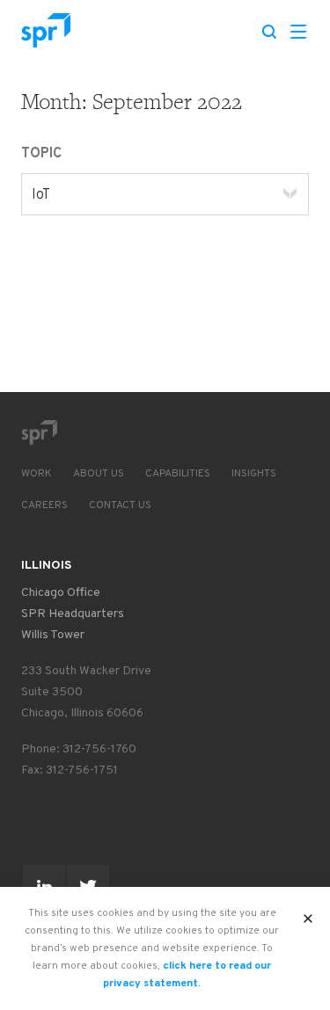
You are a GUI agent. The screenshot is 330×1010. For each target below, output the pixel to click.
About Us (98, 474)
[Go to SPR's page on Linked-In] (44, 886)
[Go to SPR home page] (38, 432)
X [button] (308, 913)
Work (36, 474)
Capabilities (177, 474)
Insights (253, 474)
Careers (44, 505)
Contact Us (120, 505)
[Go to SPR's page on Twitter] (88, 886)
